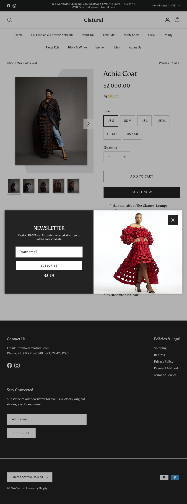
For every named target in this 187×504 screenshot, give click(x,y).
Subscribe (49, 265)
